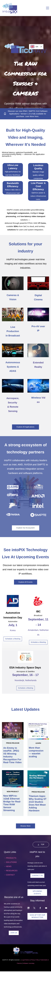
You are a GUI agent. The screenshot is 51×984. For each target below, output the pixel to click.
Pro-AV (35, 326)
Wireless (36, 397)
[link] (25, 26)
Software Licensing (28, 963)
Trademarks (43, 960)
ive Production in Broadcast (13, 331)
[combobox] (36, 46)
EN (37, 47)
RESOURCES (11, 871)
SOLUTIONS (11, 862)
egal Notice (25, 960)
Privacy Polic (34, 960)
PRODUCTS (11, 858)
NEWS (8, 866)
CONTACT (10, 875)
